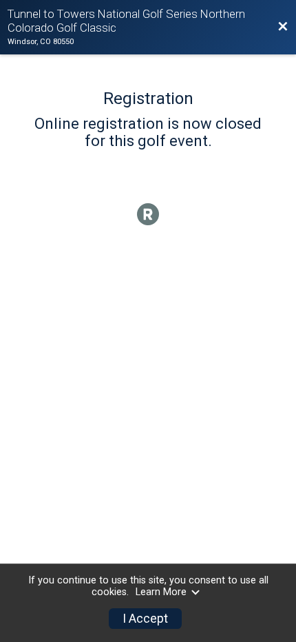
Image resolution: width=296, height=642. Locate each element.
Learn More (161, 592)
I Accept (145, 618)
